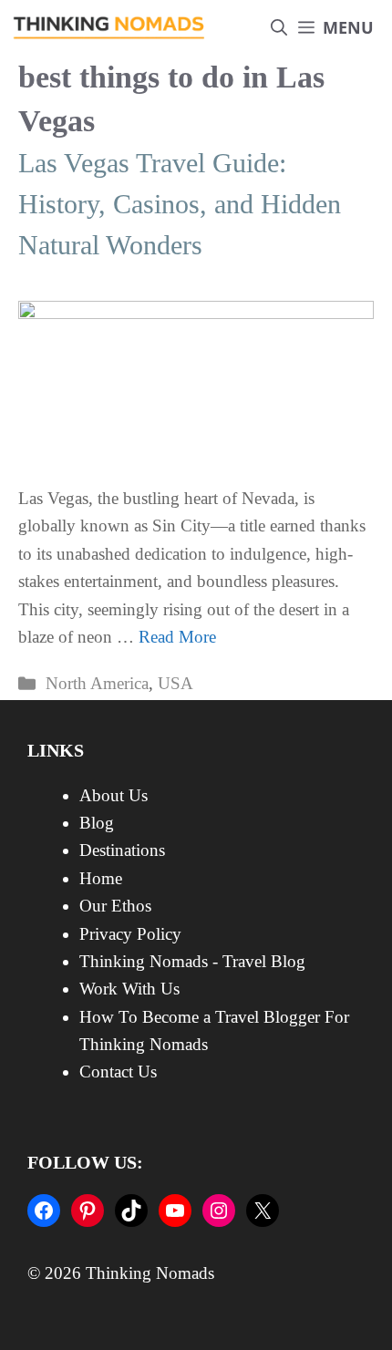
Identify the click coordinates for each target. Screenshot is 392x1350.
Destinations (122, 850)
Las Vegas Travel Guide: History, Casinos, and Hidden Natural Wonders (179, 204)
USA (175, 683)
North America (97, 683)
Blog (96, 822)
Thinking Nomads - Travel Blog (192, 961)
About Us (113, 795)
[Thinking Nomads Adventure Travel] (109, 28)
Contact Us (118, 1071)
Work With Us (129, 988)
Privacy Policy (130, 933)
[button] (279, 28)
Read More (177, 636)
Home (100, 878)
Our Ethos (115, 905)
